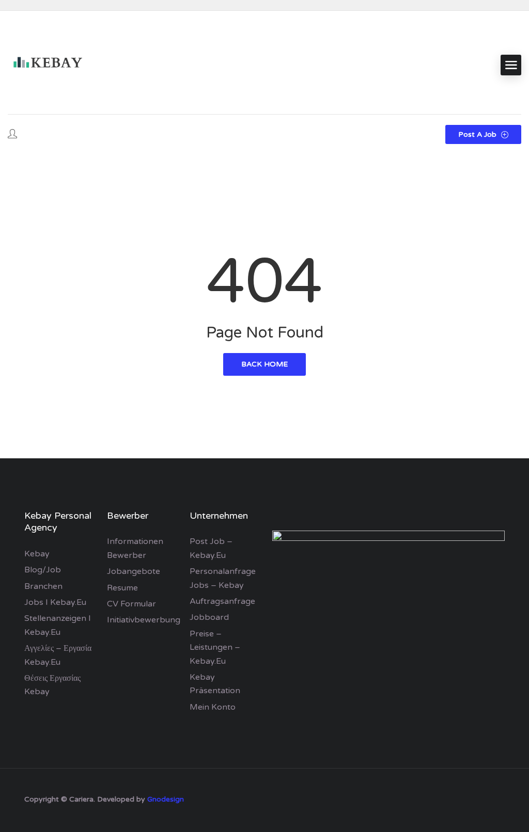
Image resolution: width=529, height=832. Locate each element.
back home (264, 364)
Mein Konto (213, 707)
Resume (122, 588)
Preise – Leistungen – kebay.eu (215, 647)
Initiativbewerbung (143, 620)
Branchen (43, 586)
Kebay (37, 554)
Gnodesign (165, 799)
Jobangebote (133, 571)
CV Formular (131, 604)
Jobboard (209, 617)
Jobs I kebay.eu (55, 602)
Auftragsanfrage (222, 601)
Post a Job (478, 134)
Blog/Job (42, 570)
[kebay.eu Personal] (46, 65)
